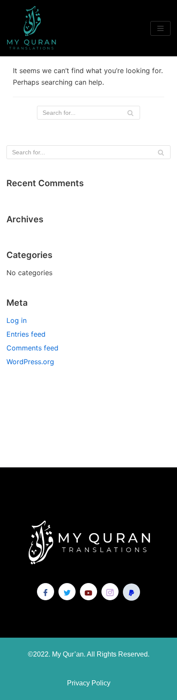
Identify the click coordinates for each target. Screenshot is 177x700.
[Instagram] (110, 591)
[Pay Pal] (131, 592)
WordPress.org (30, 361)
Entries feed (26, 334)
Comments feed (32, 348)
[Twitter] (67, 591)
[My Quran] (32, 28)
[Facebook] (45, 591)
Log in (16, 320)
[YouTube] (88, 591)
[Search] (130, 113)
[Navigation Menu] (160, 28)
